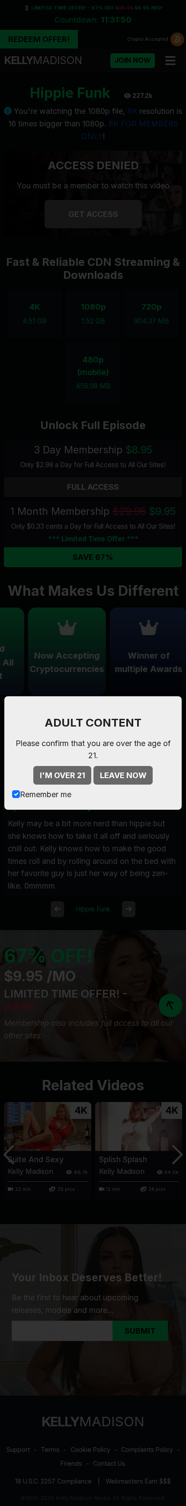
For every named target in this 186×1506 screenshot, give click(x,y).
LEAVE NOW (123, 775)
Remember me (45, 794)
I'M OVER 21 (62, 775)
